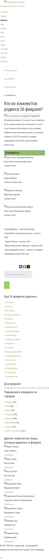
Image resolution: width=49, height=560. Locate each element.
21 (35, 388)
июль (3, 41)
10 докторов (10, 323)
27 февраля (8, 467)
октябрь (4, 53)
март (2, 24)
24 (40, 388)
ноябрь (4, 57)
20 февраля (8, 517)
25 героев (9, 319)
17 (27, 388)
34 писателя (9, 343)
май (2, 32)
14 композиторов (12, 331)
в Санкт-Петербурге (13, 431)
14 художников (11, 368)
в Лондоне (9, 414)
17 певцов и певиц (12, 339)
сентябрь (4, 49)
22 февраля (8, 541)
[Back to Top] (1, 558)
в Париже (8, 427)
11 (15, 388)
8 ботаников (10, 310)
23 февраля (8, 455)
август (3, 45)
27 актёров (9, 302)
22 (36, 388)
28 (48, 388)
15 (23, 388)
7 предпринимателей (13, 352)
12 (17, 388)
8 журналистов (11, 327)
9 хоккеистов (10, 364)
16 (25, 388)
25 (42, 388)
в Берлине (9, 402)
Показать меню (6, 6)
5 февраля (8, 479)
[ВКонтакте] (20, 266)
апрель (3, 28)
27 (46, 388)
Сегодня (4, 12)
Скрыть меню (19, 6)
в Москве (8, 418)
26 (44, 388)
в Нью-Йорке (10, 422)
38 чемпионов (10, 372)
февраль (4, 20)
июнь (3, 36)
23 (38, 388)
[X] (28, 266)
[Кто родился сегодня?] (14, 2)
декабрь (4, 61)
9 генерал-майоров (12, 315)
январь (3, 16)
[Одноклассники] (24, 266)
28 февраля (8, 504)
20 (33, 388)
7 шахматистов (11, 376)
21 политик (9, 347)
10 (14, 388)
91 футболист (10, 360)
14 (21, 388)
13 (19, 388)
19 (31, 388)
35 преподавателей (12, 356)
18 (29, 388)
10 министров (10, 335)
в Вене (7, 406)
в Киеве (8, 410)
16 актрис (9, 306)
